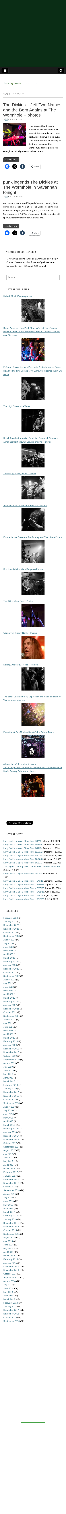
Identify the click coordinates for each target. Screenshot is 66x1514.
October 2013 (10, 1317)
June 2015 (8, 1244)
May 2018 (8, 1117)
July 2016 (8, 1197)
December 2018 (11, 1092)
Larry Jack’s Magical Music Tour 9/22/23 (22, 873)
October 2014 (10, 1274)
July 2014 (8, 1284)
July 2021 (8, 1023)
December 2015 (11, 1223)
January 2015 (10, 1263)
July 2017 (8, 1154)
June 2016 (8, 1201)
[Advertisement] (33, 33)
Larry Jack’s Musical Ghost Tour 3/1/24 (22, 841)
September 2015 (11, 1234)
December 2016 (11, 1179)
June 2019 (8, 1070)
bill (6, 119)
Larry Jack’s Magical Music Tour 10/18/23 (23, 859)
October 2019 (10, 1056)
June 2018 (8, 1114)
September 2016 (11, 1190)
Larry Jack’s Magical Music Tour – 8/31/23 (23, 884)
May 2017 (8, 1161)
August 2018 (9, 1107)
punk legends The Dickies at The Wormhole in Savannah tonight (30, 187)
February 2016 (10, 1215)
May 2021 (8, 1030)
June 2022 (8, 987)
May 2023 (8, 950)
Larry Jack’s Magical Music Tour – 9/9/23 (23, 881)
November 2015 (11, 1226)
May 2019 (8, 1074)
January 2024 (10, 921)
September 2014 (11, 1277)
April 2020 (8, 1034)
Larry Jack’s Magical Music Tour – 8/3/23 (23, 895)
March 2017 (9, 1168)
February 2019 (10, 1085)
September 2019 (11, 1059)
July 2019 (8, 1067)
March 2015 (9, 1255)
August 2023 (9, 939)
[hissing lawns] (33, 80)
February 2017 (10, 1172)
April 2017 (8, 1165)
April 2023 (8, 954)
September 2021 (11, 1016)
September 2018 (11, 1103)
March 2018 (9, 1125)
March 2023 (9, 958)
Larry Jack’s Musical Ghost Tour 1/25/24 (22, 844)
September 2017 (11, 1147)
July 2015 (8, 1241)
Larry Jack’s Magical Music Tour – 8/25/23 (23, 888)
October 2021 (10, 1012)
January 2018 (10, 1132)
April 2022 (8, 994)
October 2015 (10, 1230)
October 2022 (10, 972)
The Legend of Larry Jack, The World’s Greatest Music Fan (32, 866)
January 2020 (10, 1045)
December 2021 (11, 1008)
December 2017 (11, 1136)
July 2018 (8, 1110)
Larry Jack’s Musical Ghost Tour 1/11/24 (22, 848)
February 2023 (10, 961)
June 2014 (8, 1288)
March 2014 (9, 1299)
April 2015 (8, 1252)
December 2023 (11, 925)
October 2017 (10, 1143)
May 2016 (8, 1205)
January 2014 (10, 1306)
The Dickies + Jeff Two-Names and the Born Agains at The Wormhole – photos (32, 109)
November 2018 (11, 1096)
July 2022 (8, 983)
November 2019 (11, 1052)
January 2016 (10, 1219)
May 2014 (8, 1292)
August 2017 (9, 1150)
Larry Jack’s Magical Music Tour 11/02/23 (23, 855)
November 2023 (11, 929)
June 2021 (8, 1027)
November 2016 (11, 1183)
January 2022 (10, 1005)
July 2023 (8, 943)
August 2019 (9, 1063)
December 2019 (11, 1048)
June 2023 (8, 947)
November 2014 (11, 1270)
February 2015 (10, 1259)
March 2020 (9, 1038)
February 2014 (10, 1303)
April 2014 (8, 1295)
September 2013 (11, 1321)
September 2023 (11, 936)
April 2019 (8, 1078)
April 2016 (8, 1208)
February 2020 (10, 1041)
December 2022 (11, 969)
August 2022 (9, 979)
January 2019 (10, 1088)
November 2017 (11, 1139)
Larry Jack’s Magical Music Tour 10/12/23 (23, 862)
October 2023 (10, 932)
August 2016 (9, 1194)
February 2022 (10, 1001)
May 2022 (8, 990)
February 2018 (10, 1128)
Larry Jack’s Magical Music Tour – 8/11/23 (23, 892)
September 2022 (11, 976)
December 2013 (11, 1310)
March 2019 (9, 1081)
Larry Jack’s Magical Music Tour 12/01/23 (23, 852)
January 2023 (10, 965)
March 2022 (9, 998)
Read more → (11, 159)
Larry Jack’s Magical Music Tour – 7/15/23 (23, 899)
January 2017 (10, 1176)
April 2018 (8, 1121)
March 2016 (9, 1212)
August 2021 (9, 1019)
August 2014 (9, 1281)
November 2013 (11, 1313)
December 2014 (11, 1266)
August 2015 (9, 1237)
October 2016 (10, 1186)
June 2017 (8, 1157)
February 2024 (10, 918)
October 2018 (10, 1099)
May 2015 (8, 1248)
